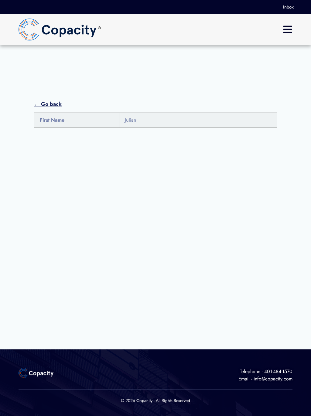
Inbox (288, 7)
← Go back (48, 104)
